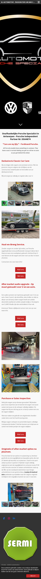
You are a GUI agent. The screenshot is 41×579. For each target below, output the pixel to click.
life (16, 144)
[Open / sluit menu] (38, 2)
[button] (37, 183)
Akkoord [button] (32, 576)
